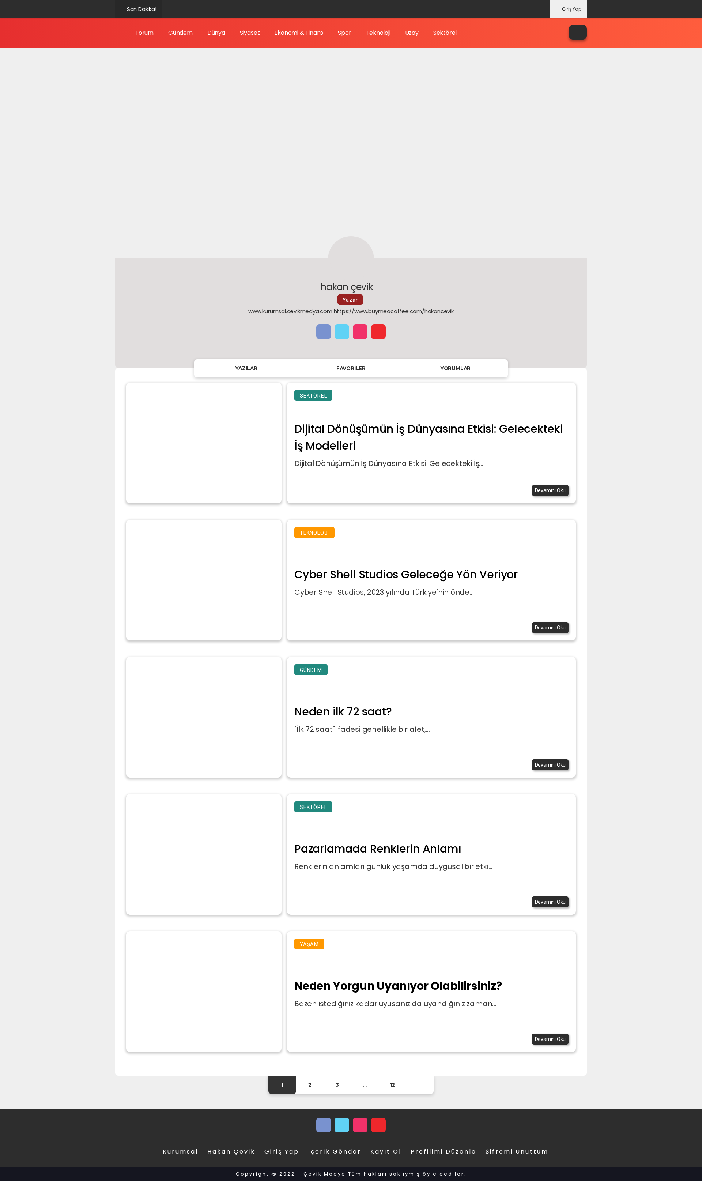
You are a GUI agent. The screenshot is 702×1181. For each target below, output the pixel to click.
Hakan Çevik (231, 1151)
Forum (144, 33)
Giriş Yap (571, 9)
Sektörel (445, 33)
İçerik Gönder (334, 1151)
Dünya (216, 33)
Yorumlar (456, 368)
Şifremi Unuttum (517, 1151)
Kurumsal (180, 1151)
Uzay (412, 33)
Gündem (180, 33)
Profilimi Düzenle (443, 1151)
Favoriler (351, 368)
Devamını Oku (550, 490)
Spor (344, 33)
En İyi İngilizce (184, 9)
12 (392, 1085)
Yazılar (246, 368)
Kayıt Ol (385, 1151)
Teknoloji (378, 33)
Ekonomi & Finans (298, 33)
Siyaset (250, 33)
